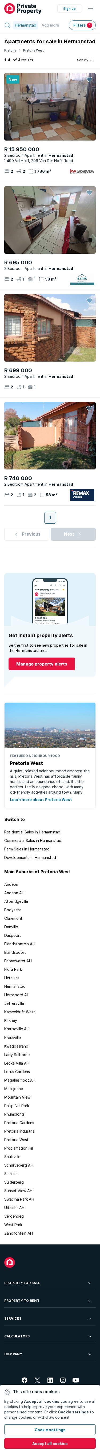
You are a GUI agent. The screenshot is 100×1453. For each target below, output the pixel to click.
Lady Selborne (17, 1054)
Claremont (13, 918)
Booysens (13, 910)
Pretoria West (33, 50)
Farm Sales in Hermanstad (27, 849)
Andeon (11, 884)
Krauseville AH (16, 1029)
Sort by (82, 60)
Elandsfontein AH (19, 944)
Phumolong (14, 1114)
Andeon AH (14, 893)
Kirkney (10, 1020)
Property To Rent (21, 1301)
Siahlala (11, 1173)
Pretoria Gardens (19, 1122)
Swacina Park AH (19, 1199)
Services (12, 1318)
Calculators (17, 1336)
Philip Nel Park (16, 1105)
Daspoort (12, 935)
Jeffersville (14, 1003)
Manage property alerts (41, 664)
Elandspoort (15, 952)
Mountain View (17, 1097)
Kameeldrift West (19, 1012)
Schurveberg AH (18, 1165)
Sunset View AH (18, 1190)
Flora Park (13, 969)
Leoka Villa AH (16, 1063)
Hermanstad (15, 986)
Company (13, 1354)
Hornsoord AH (17, 995)
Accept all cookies (50, 1443)
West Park (13, 1224)
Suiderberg (14, 1182)
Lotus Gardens (17, 1071)
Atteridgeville (16, 901)
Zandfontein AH (18, 1233)
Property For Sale (22, 1283)
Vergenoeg (14, 1216)
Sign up (69, 9)
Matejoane (13, 1088)
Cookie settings (50, 1429)
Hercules (11, 978)
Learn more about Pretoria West (41, 799)
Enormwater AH (18, 961)
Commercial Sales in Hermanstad (32, 840)
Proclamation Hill (19, 1148)
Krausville (12, 1037)
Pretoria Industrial (19, 1131)
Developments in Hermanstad (30, 857)
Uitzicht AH (14, 1207)
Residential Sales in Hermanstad (32, 832)
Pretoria (10, 50)
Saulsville (12, 1156)
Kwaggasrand (16, 1046)
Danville (11, 927)
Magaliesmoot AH (19, 1080)
